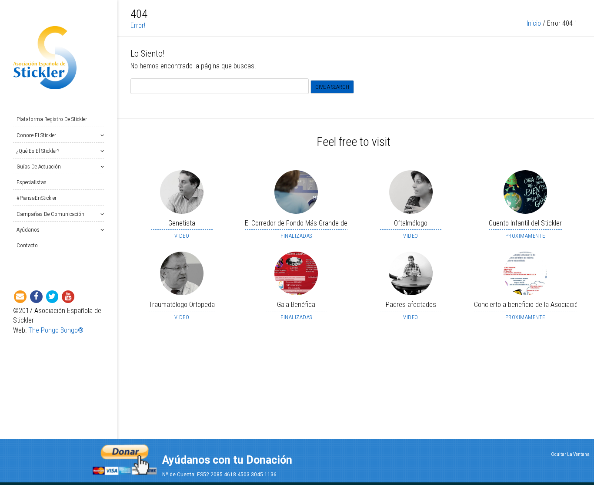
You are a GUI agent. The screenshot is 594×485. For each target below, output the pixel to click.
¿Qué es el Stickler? (38, 151)
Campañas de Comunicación (50, 214)
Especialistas (32, 182)
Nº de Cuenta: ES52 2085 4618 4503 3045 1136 (219, 475)
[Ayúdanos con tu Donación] (125, 457)
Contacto (27, 245)
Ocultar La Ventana (570, 454)
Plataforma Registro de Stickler (52, 119)
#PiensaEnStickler (37, 198)
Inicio (534, 23)
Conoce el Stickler (36, 135)
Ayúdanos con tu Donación (227, 460)
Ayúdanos (28, 229)
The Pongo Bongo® (55, 330)
